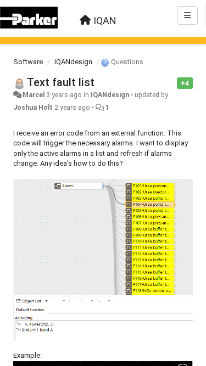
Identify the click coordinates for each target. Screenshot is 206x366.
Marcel (33, 95)
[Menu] (187, 15)
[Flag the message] (171, 82)
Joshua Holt (33, 107)
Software (28, 62)
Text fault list (60, 82)
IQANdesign (73, 62)
